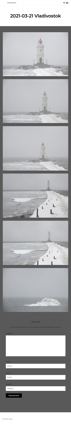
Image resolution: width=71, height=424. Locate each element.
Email (8, 373)
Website (9, 384)
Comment (9, 333)
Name (8, 361)
